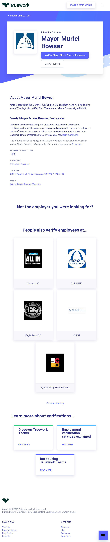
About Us (65, 527)
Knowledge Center (35, 512)
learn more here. (70, 135)
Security (6, 536)
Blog (63, 530)
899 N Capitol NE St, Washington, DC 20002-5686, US (37, 174)
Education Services (20, 164)
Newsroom (66, 536)
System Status (68, 512)
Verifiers (6, 527)
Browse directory (20, 16)
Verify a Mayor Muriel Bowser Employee (65, 55)
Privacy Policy (8, 512)
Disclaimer (77, 144)
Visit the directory (55, 403)
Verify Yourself (52, 64)
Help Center (7, 533)
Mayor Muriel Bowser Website (25, 184)
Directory (21, 512)
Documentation (53, 512)
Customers (66, 533)
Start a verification (81, 5)
